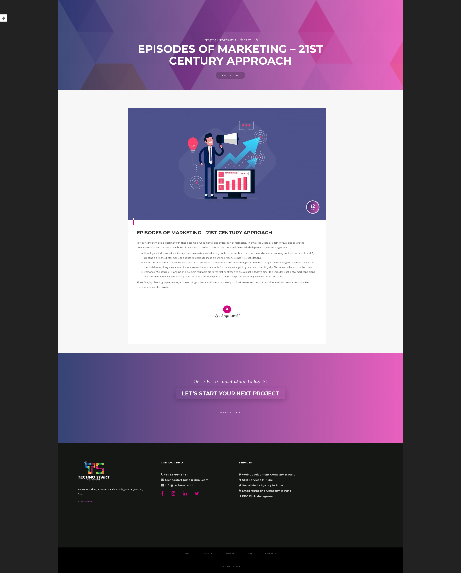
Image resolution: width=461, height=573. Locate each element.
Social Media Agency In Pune (262, 485)
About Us (207, 553)
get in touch (232, 412)
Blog (250, 553)
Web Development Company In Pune (268, 474)
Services (230, 553)
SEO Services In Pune (257, 480)
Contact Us (270, 553)
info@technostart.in (179, 485)
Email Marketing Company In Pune (266, 490)
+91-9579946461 (175, 474)
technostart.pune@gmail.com (186, 480)
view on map (85, 501)
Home (187, 553)
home (224, 75)
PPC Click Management (258, 496)
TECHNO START (231, 566)
